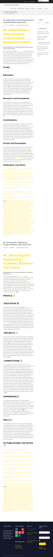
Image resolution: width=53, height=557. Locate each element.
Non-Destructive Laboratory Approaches (16, 232)
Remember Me (43, 540)
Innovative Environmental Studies (21, 217)
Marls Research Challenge (16, 507)
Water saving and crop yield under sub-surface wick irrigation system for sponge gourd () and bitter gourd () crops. (18, 178)
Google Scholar (6, 71)
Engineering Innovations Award (10, 494)
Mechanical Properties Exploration (10, 231)
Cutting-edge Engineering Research (11, 487)
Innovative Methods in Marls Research (17, 218)
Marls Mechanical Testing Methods (16, 228)
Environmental (20, 51)
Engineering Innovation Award (9, 493)
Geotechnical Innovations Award (26, 497)
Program (32, 8)
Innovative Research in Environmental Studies (16, 219)
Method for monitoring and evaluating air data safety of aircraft (17, 484)
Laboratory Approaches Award (9, 500)
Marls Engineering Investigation (16, 501)
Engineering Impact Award (25, 491)
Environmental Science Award (22, 208)
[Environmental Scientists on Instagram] (22, 532)
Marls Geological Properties (21, 223)
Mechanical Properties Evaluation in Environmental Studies (16, 230)
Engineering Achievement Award (10, 489)
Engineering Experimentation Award (11, 491)
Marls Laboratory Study (13, 503)
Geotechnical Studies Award (9, 498)
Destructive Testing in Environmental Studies (22, 204)
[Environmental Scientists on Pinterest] (16, 532)
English (41, 0)
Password (43, 535)
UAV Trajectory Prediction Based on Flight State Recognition (16, 449)
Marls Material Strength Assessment (20, 224)
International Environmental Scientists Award (18, 547)
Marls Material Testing (27, 504)
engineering (21, 276)
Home (11, 8)
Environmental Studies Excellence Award (15, 212)
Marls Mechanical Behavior (21, 505)
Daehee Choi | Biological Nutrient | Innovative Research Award (42, 38)
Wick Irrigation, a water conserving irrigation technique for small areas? (18, 182)
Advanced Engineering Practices (14, 486)
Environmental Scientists (11, 5)
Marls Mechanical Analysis (9, 505)
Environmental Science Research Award (11, 209)
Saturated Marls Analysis (17, 233)
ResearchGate (19, 158)
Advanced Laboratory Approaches (14, 200)
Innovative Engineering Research (10, 499)
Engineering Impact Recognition (23, 492)
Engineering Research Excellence (10, 496)
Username (43, 530)
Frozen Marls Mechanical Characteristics (18, 216)
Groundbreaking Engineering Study (23, 498)
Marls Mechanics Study (17, 229)
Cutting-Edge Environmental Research (22, 202)
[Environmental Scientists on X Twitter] (19, 529)
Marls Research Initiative (27, 507)
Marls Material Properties (16, 504)
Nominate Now (21, 8)
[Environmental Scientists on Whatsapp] (16, 535)
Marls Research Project (21, 509)
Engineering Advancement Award (25, 489)
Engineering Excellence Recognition (24, 490)
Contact (46, 8)
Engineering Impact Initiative (9, 492)
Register (27, 8)
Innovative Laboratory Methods (24, 499)
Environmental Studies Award (19, 210)
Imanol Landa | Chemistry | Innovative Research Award (43, 32)
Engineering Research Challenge (24, 494)
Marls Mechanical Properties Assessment (16, 226)
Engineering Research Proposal (24, 496)
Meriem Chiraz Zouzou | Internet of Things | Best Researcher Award (42, 48)
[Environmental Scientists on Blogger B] (19, 532)
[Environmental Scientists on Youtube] (22, 529)
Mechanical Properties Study (13, 510)
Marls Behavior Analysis (22, 500)
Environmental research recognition (15, 206)
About (15, 8)
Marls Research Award (27, 229)
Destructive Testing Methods (25, 487)
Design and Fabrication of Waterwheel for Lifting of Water (15, 185)
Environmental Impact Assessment (10, 205)
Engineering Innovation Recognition (24, 493)
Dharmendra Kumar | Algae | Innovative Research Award (43, 43)
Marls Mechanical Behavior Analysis (18, 225)
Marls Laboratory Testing (23, 503)
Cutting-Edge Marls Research (22, 203)
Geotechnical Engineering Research (11, 497)
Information (39, 8)
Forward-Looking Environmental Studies (17, 215)
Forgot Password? (43, 548)
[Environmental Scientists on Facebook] (16, 529)
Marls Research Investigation (9, 509)
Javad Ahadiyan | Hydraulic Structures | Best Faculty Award (43, 54)
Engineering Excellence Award (9, 490)
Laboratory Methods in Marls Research (15, 222)
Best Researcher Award (26, 486)
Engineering (29, 307)
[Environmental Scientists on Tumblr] (19, 535)
